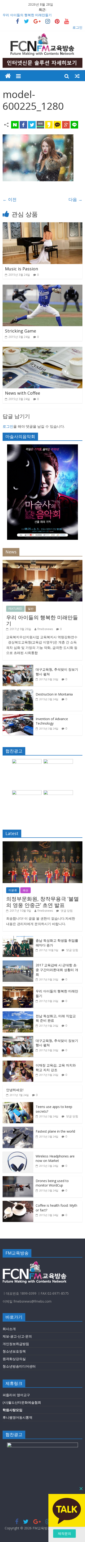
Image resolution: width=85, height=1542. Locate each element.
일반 (31, 609)
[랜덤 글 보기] (77, 76)
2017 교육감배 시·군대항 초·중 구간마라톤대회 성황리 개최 (57, 969)
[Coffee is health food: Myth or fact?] (18, 1203)
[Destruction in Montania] (18, 692)
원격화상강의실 (14, 1359)
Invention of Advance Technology (52, 721)
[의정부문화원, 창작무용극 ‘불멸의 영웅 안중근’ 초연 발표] (42, 844)
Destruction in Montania (54, 694)
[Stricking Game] (42, 287)
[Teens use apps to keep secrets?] (18, 1104)
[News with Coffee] (42, 349)
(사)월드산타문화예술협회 (22, 1402)
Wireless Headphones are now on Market (55, 1158)
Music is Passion (21, 269)
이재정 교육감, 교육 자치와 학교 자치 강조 (56, 1067)
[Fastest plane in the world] (18, 1129)
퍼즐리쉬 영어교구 (16, 1395)
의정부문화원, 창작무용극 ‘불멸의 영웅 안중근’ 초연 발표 (42, 901)
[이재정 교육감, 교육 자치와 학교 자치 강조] (18, 1063)
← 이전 (10, 199)
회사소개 (9, 1329)
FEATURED (15, 609)
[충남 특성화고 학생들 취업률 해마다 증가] (18, 938)
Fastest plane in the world (55, 1131)
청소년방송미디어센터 (19, 1366)
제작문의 (64, 1533)
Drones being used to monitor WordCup (52, 1183)
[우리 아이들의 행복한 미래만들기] (42, 562)
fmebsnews (45, 629)
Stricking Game (20, 331)
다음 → (75, 199)
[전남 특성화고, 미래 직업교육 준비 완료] (18, 1014)
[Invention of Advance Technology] (18, 716)
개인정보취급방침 (16, 1344)
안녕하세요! (14, 1090)
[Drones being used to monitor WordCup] (18, 1178)
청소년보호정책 (14, 1351)
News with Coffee (22, 393)
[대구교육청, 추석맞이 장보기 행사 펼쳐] (18, 667)
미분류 (12, 890)
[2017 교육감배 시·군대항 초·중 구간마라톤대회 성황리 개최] (18, 963)
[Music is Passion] (42, 225)
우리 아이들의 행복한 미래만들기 (27, 15)
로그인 (77, 27)
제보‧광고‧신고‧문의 (17, 1336)
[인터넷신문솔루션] (8, 76)
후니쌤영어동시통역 (17, 1417)
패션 (25, 890)
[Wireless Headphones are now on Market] (18, 1154)
